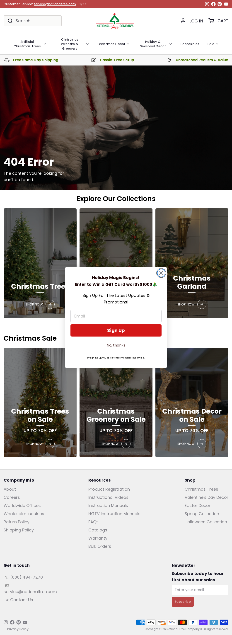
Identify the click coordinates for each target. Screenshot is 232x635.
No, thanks (116, 345)
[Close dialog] (161, 273)
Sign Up (116, 330)
